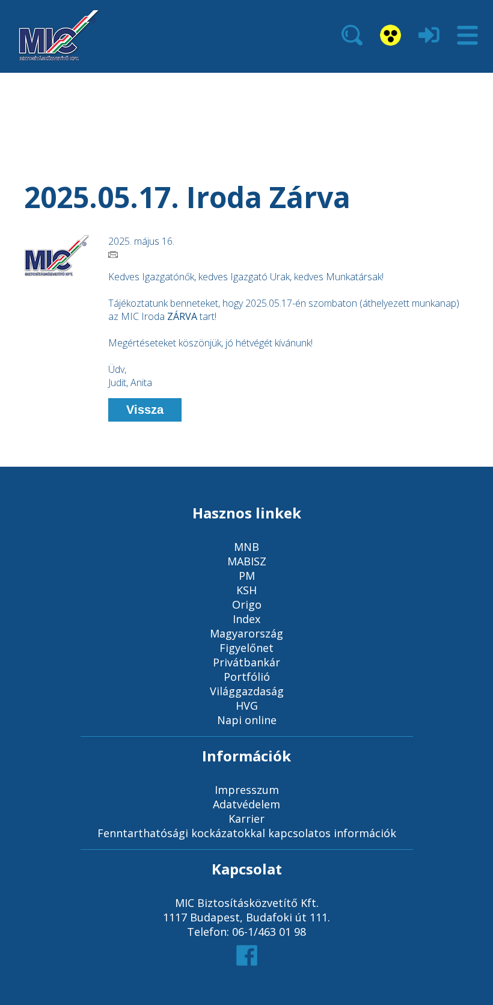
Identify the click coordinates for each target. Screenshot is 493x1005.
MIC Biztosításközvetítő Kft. (247, 903)
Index (246, 619)
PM (247, 575)
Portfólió (247, 676)
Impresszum (247, 789)
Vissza (145, 409)
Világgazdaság (247, 691)
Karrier (246, 818)
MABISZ (246, 561)
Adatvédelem (246, 804)
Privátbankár (246, 662)
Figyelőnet (246, 648)
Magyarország (246, 633)
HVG (247, 705)
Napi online (247, 720)
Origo (247, 604)
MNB (246, 546)
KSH (246, 590)
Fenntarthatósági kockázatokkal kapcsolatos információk (246, 833)
